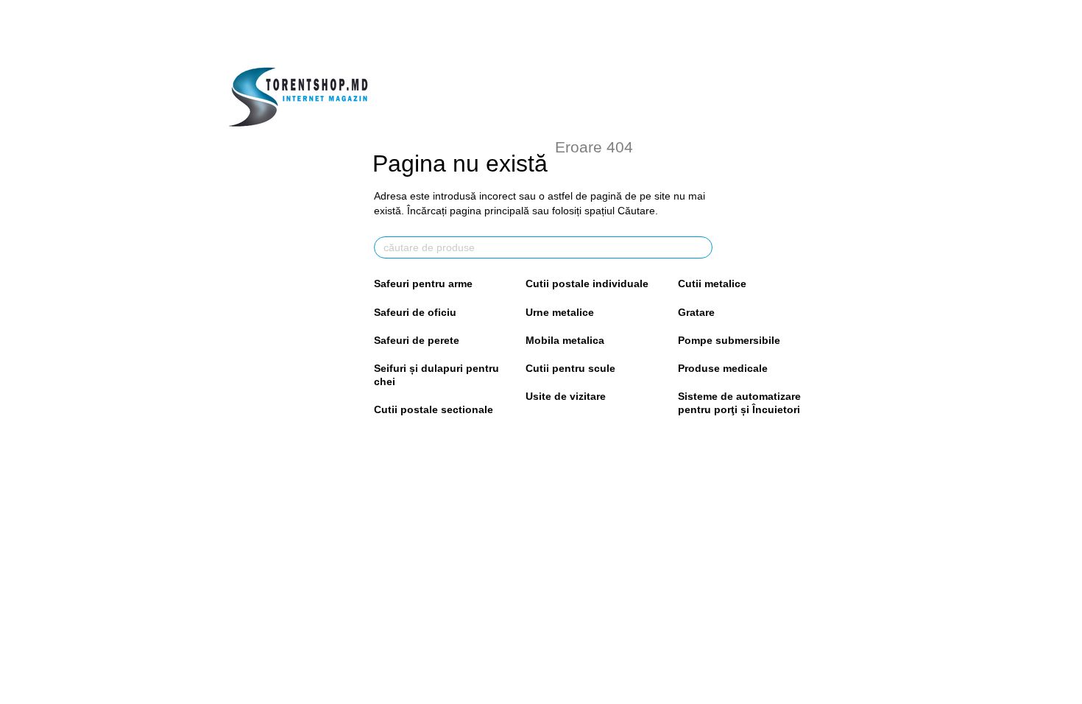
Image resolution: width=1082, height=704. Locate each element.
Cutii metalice (712, 283)
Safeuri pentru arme (423, 283)
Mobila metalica (565, 340)
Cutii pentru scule (570, 368)
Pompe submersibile (729, 340)
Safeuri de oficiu (415, 312)
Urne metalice (560, 312)
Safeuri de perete (416, 340)
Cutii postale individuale (587, 283)
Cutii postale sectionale (433, 409)
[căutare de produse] (701, 247)
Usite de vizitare (566, 396)
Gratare (696, 312)
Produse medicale (723, 368)
